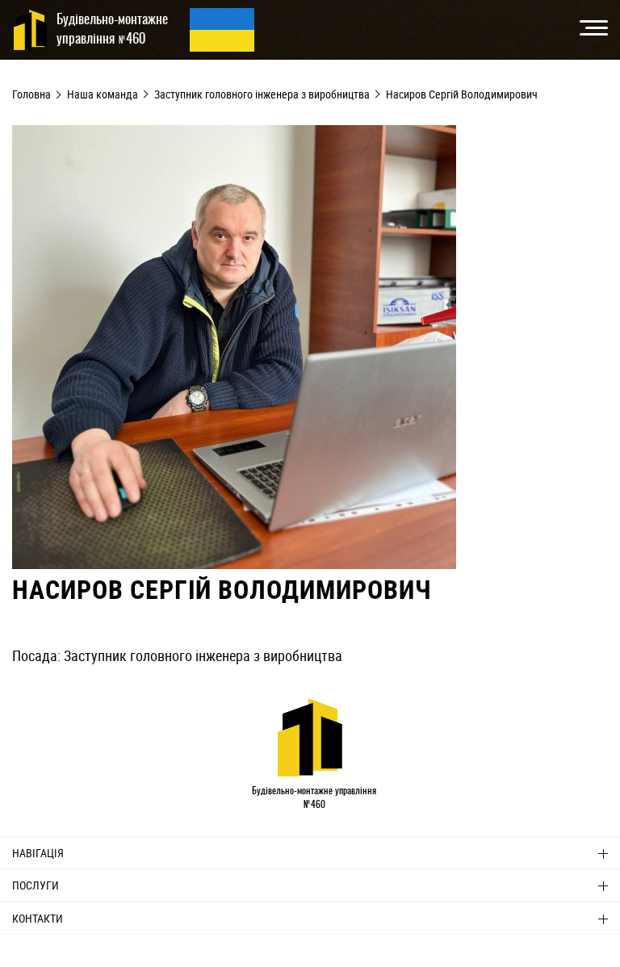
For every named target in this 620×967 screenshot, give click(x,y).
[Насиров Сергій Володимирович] (234, 563)
